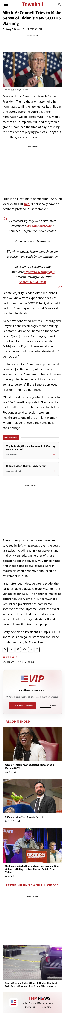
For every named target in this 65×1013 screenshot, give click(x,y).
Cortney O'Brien (11, 29)
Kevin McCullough (12, 821)
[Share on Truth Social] (11, 649)
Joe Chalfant (10, 772)
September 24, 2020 (32, 282)
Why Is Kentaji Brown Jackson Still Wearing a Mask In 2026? (29, 766)
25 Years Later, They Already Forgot (24, 817)
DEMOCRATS (8, 662)
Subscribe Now (48, 705)
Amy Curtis (9, 876)
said (27, 204)
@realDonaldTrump (39, 226)
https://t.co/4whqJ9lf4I (39, 272)
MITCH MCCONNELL (27, 662)
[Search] (59, 4)
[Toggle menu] (6, 4)
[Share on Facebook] (18, 649)
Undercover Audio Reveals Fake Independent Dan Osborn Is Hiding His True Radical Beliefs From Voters (32, 869)
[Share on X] (5, 649)
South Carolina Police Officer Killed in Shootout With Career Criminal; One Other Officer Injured (31, 985)
